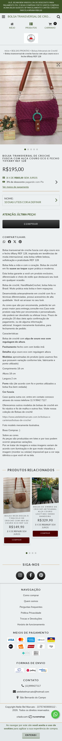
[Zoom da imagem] (58, 65)
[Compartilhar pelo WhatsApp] (4, 241)
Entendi (31, 735)
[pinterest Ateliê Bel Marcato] (41, 575)
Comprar (16, 540)
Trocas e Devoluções (31, 618)
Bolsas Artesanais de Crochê (45, 51)
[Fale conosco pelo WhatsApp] (55, 714)
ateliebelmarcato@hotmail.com (33, 691)
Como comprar (31, 595)
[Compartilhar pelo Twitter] (14, 241)
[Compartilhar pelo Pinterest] (20, 241)
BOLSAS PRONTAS (20, 51)
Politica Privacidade (31, 612)
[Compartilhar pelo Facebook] (9, 241)
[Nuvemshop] (31, 717)
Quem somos (31, 601)
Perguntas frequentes (31, 607)
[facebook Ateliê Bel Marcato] (30, 575)
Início (7, 51)
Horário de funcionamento (31, 624)
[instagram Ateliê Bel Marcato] (20, 575)
